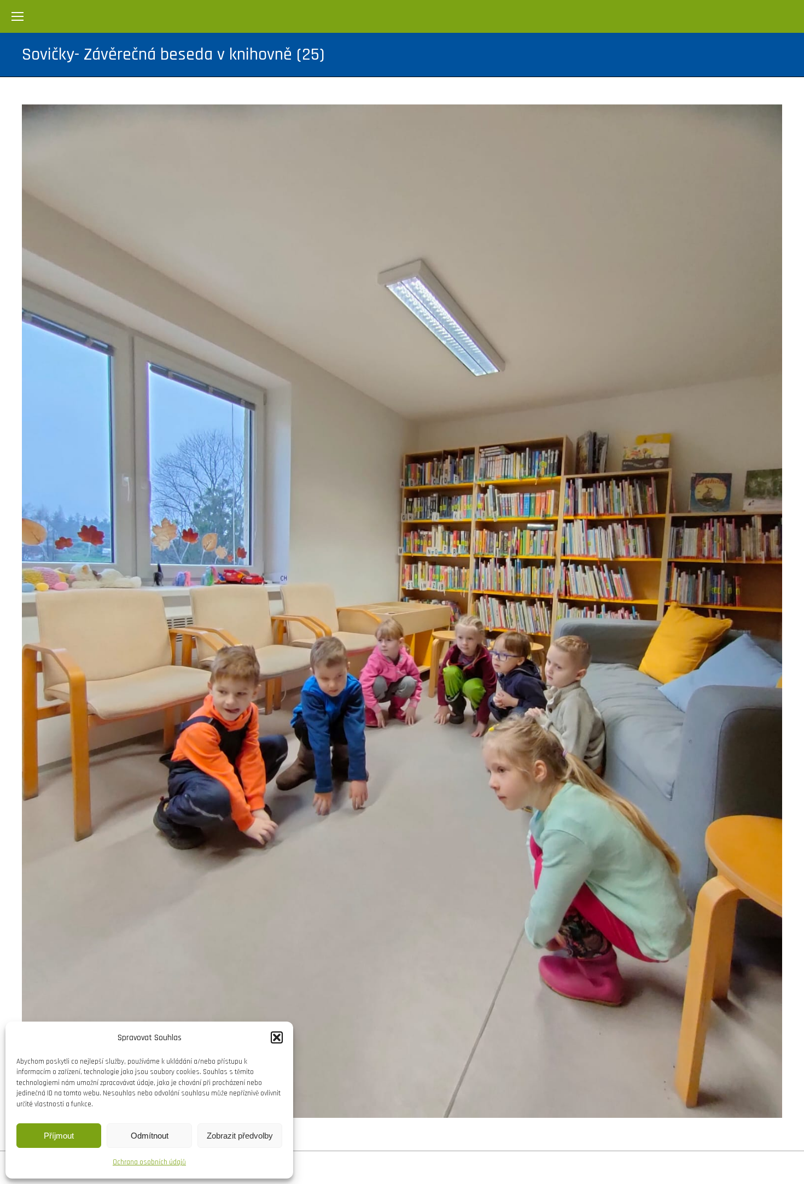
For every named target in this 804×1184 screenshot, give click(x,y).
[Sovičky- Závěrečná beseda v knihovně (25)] (402, 611)
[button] (276, 1037)
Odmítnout (149, 1135)
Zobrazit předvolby (240, 1135)
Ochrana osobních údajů (149, 1162)
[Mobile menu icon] (17, 16)
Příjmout (59, 1135)
